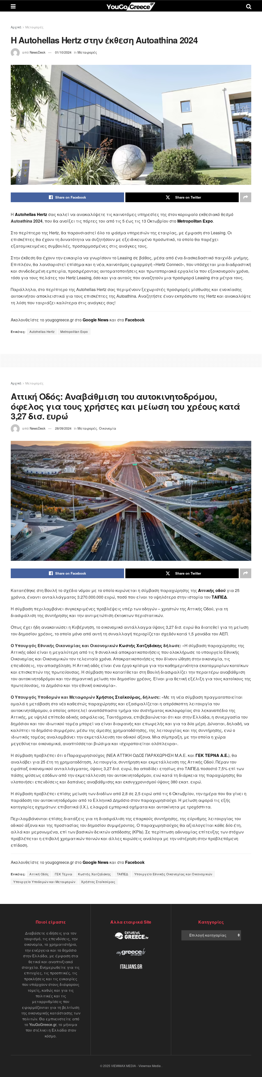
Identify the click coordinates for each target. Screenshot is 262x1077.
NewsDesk (38, 52)
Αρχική (16, 27)
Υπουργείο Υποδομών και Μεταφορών (44, 881)
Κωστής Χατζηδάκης (140, 645)
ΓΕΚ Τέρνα (63, 874)
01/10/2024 (63, 52)
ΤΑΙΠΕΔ (122, 874)
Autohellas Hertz (41, 331)
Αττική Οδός (39, 874)
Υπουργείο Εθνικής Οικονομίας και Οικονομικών (173, 874)
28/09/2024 (63, 428)
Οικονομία (107, 428)
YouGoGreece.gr (42, 1024)
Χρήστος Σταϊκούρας (118, 697)
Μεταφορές (34, 27)
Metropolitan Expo (74, 331)
